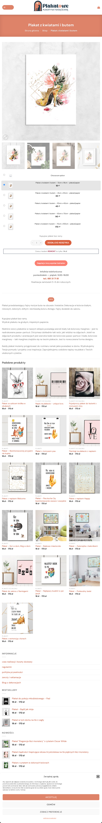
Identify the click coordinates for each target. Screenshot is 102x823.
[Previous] (7, 91)
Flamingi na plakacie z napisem (82, 451)
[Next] (94, 91)
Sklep (45, 30)
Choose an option (58, 176)
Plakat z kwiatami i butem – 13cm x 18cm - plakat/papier (58, 183)
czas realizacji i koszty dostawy (17, 661)
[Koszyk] (98, 7)
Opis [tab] (51, 299)
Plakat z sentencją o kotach (14, 639)
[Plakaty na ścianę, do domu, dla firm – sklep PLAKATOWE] (51, 7)
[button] (98, 776)
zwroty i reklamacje (11, 677)
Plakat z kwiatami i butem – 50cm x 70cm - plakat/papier (57, 214)
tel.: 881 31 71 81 (51, 278)
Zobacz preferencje (51, 812)
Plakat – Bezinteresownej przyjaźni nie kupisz (17, 452)
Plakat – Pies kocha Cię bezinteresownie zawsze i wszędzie (50, 499)
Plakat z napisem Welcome (14, 498)
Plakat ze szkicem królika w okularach (14, 404)
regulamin (7, 667)
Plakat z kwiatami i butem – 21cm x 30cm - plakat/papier (57, 193)
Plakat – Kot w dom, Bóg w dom (16, 546)
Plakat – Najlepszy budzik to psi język (49, 592)
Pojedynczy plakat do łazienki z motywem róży (83, 404)
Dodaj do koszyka (58, 242)
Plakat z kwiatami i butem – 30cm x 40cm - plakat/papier (57, 203)
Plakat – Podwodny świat (80, 591)
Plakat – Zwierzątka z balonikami (83, 546)
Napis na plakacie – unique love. (49, 404)
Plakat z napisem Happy (79, 498)
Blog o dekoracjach (11, 682)
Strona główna (32, 30)
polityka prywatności (49, 818)
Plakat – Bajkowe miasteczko (48, 546)
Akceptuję (51, 797)
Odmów (51, 804)
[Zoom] (5, 137)
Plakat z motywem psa (45, 451)
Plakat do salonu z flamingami (15, 591)
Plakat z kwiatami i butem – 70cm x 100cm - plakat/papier (58, 224)
